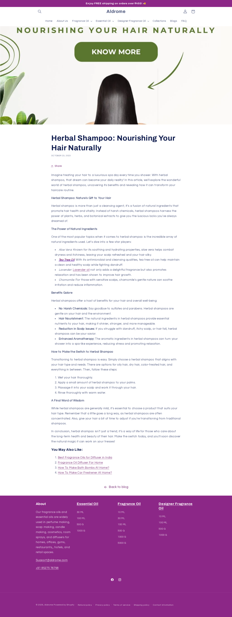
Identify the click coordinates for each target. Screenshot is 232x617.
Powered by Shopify (64, 605)
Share (58, 166)
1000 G (81, 530)
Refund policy (85, 605)
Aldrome (48, 605)
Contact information (163, 605)
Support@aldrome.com (52, 560)
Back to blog (118, 487)
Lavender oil (81, 269)
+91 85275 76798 (47, 568)
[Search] (40, 11)
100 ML (81, 518)
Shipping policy (141, 605)
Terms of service (121, 605)
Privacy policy (102, 605)
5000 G (122, 543)
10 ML (121, 512)
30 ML (80, 512)
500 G (80, 524)
